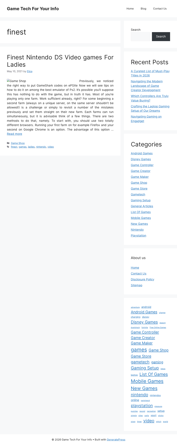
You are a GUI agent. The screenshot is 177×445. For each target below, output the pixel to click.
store (133, 421)
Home (130, 8)
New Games (139, 224)
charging (135, 316)
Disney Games (141, 159)
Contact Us (160, 8)
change (162, 313)
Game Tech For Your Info (33, 8)
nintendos (155, 395)
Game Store (139, 188)
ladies (31, 146)
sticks (161, 415)
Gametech (138, 194)
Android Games (142, 153)
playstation (142, 405)
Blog (143, 8)
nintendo (41, 146)
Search (136, 29)
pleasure (158, 406)
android (146, 307)
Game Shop (18, 143)
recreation (151, 411)
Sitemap (136, 285)
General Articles (142, 206)
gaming (157, 362)
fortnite (145, 327)
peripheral (145, 400)
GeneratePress (116, 439)
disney (145, 316)
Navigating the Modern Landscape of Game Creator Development (147, 86)
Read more (14, 134)
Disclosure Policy (142, 279)
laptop (134, 375)
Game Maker (140, 177)
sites (140, 415)
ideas (163, 369)
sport (153, 415)
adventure (135, 307)
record (142, 411)
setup (161, 411)
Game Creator (140, 171)
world (165, 421)
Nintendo (137, 229)
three (139, 421)
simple (134, 415)
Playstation (138, 235)
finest (14, 146)
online (135, 400)
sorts (147, 415)
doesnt (163, 323)
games (23, 146)
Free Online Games (158, 327)
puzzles (134, 411)
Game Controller (142, 165)
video (51, 146)
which (158, 421)
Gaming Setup (141, 200)
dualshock (135, 327)
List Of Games (141, 212)
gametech (140, 362)
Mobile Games (141, 218)
